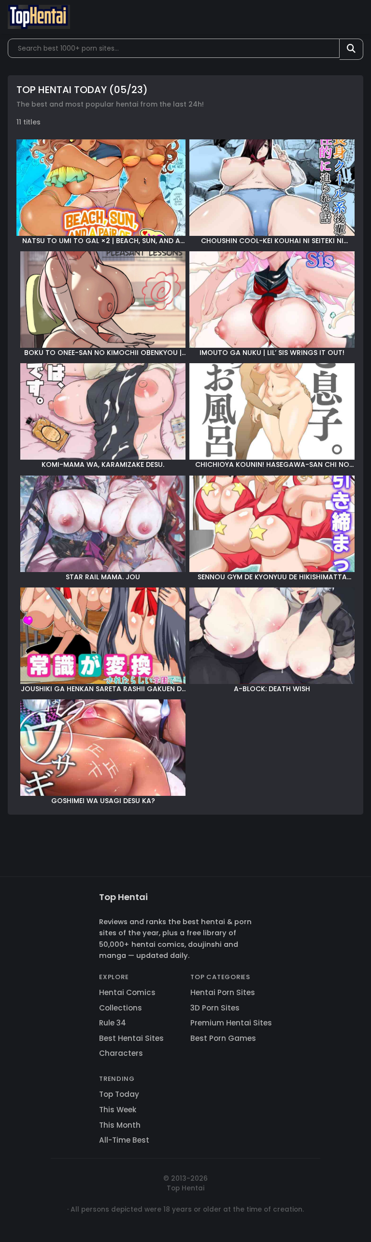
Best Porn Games (223, 1038)
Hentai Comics (127, 992)
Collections (120, 1008)
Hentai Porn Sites (222, 992)
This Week (117, 1110)
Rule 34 (112, 1023)
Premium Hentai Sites (231, 1023)
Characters (121, 1053)
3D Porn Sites (215, 1008)
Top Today (119, 1094)
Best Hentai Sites (131, 1038)
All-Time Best (124, 1140)
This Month (120, 1125)
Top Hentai (123, 897)
